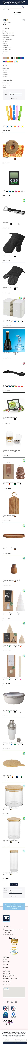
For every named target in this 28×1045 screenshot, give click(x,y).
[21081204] (19, 386)
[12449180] (22, 484)
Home (5, 22)
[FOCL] (9, 126)
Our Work (7, 2)
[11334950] (12, 744)
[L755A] (19, 354)
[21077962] (20, 321)
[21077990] (23, 321)
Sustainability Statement (9, 975)
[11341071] (19, 549)
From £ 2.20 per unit (6, 260)
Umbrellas (6, 51)
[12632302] (17, 679)
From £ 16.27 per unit (6, 553)
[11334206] (14, 842)
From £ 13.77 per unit (6, 618)
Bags (5, 31)
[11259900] (14, 224)
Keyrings (6, 45)
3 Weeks (6, 72)
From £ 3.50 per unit (6, 813)
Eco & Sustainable (8, 39)
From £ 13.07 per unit (6, 585)
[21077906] (12, 321)
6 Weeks (6, 76)
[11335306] (10, 777)
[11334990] (23, 744)
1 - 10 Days (6, 68)
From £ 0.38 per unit (6, 130)
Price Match (5, 963)
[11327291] (11, 711)
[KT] (7, 191)
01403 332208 (17, 12)
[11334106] (14, 874)
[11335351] (18, 777)
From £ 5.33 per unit (6, 423)
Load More (14, 884)
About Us (5, 1)
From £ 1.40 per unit (6, 195)
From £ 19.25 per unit (6, 650)
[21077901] (9, 321)
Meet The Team (17, 1)
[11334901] (9, 744)
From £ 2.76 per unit (6, 748)
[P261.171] (19, 419)
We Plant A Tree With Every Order (16, 2)
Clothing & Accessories (9, 33)
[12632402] (17, 646)
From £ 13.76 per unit (6, 358)
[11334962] (16, 744)
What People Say (11, 3)
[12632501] (14, 614)
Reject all (7, 1039)
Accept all (14, 1042)
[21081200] (7, 386)
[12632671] (19, 581)
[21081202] (13, 386)
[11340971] (19, 516)
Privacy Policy (6, 976)
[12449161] (17, 484)
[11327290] (17, 711)
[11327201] (22, 711)
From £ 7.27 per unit (6, 455)
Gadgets (6, 41)
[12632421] (22, 646)
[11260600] (19, 256)
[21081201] (10, 386)
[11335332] (14, 777)
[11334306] (14, 809)
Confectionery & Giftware (9, 35)
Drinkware (6, 37)
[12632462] (11, 646)
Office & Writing (7, 49)
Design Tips (5, 964)
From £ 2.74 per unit (6, 293)
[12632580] (21, 614)
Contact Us (5, 3)
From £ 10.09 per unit (7, 325)
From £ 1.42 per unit (6, 228)
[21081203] (16, 386)
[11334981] (20, 744)
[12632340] (22, 679)
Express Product (7, 83)
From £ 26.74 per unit (6, 520)
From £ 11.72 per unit (6, 715)
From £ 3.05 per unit (6, 878)
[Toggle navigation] (23, 20)
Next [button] (24, 191)
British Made (7, 85)
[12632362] (11, 679)
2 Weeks (6, 70)
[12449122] (11, 484)
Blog (17, 3)
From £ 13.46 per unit (6, 683)
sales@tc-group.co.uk (17, 14)
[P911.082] (19, 451)
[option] (5, 126)
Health (5, 43)
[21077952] (16, 321)
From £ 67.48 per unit (7, 488)
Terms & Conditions (7, 979)
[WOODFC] (19, 159)
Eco (5, 87)
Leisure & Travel (7, 47)
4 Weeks (6, 74)
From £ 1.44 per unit (6, 163)
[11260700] (19, 289)
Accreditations (10, 1)
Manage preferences (20, 1039)
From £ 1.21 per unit (6, 390)
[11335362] (23, 777)
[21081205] (22, 386)
